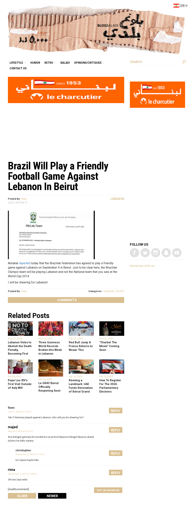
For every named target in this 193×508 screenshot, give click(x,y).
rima (11, 470)
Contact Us (49, 12)
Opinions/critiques (108, 6)
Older (22, 496)
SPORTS (120, 291)
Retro (75, 6)
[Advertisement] (66, 129)
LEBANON (108, 291)
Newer (52, 496)
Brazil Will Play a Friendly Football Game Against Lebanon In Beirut (58, 176)
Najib (24, 198)
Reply (115, 411)
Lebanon (117, 199)
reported (24, 263)
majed (13, 427)
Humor (64, 6)
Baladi (89, 6)
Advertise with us (142, 266)
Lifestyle (48, 6)
